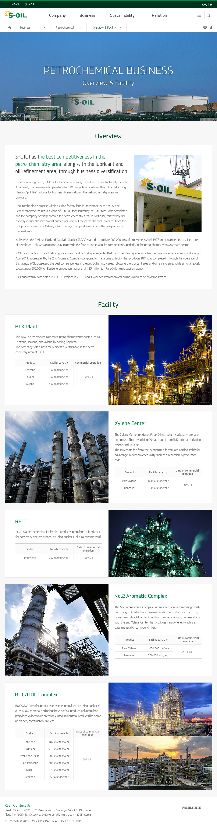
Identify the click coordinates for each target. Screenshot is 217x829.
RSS (8, 805)
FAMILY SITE (191, 807)
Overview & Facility (104, 27)
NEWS (15, 4)
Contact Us (22, 805)
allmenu (199, 15)
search (208, 15)
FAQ (204, 4)
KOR (31, 4)
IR (211, 4)
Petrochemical (65, 27)
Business (87, 15)
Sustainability (122, 15)
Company (57, 15)
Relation (159, 15)
